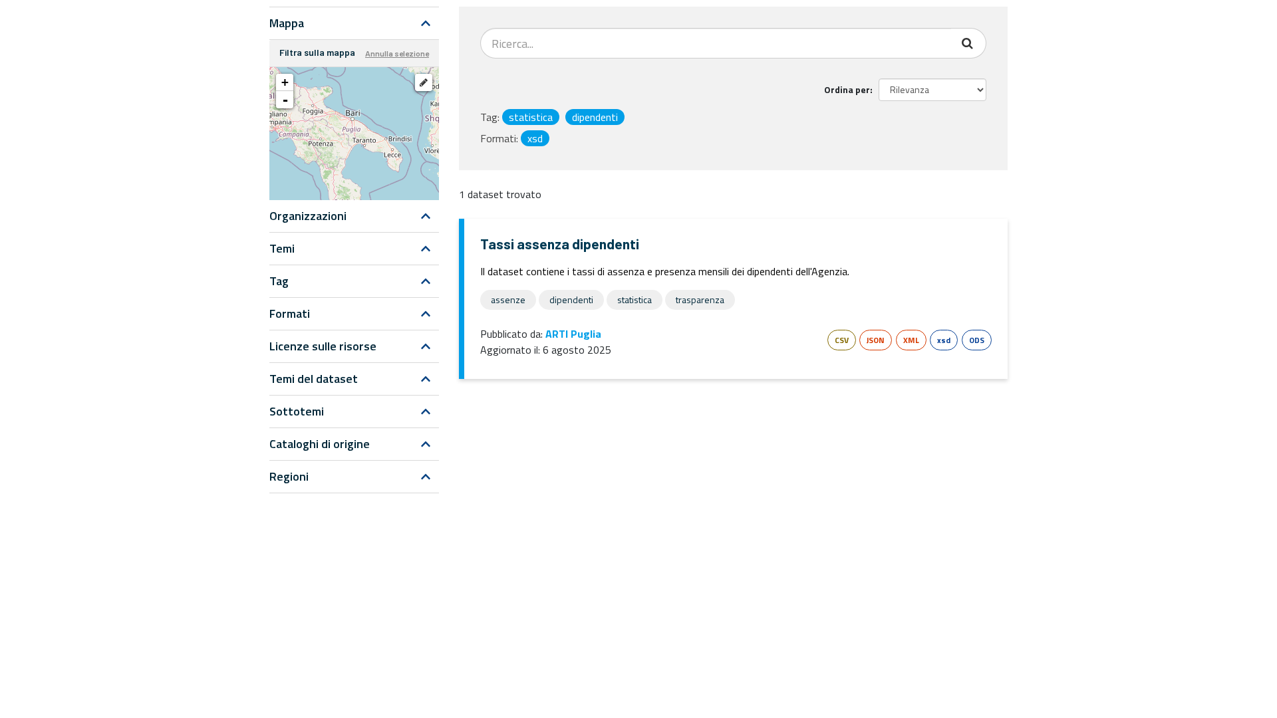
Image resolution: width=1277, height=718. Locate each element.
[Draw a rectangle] (423, 82)
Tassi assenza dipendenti (559, 243)
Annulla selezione (397, 53)
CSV (842, 340)
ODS (976, 340)
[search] (968, 43)
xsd (943, 340)
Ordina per (847, 89)
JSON (876, 340)
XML (911, 340)
